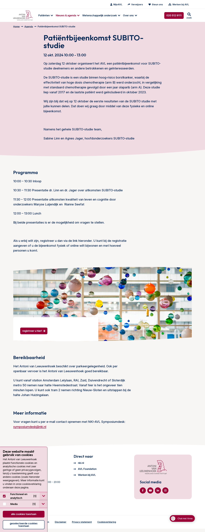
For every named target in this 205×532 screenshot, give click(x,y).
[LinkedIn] (158, 490)
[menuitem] (44, 15)
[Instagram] (165, 490)
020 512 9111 (174, 15)
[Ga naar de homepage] (153, 467)
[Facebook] (143, 490)
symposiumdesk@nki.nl (29, 427)
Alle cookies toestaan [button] (23, 514)
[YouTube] (150, 490)
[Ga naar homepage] (23, 15)
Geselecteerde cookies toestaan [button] (24, 524)
